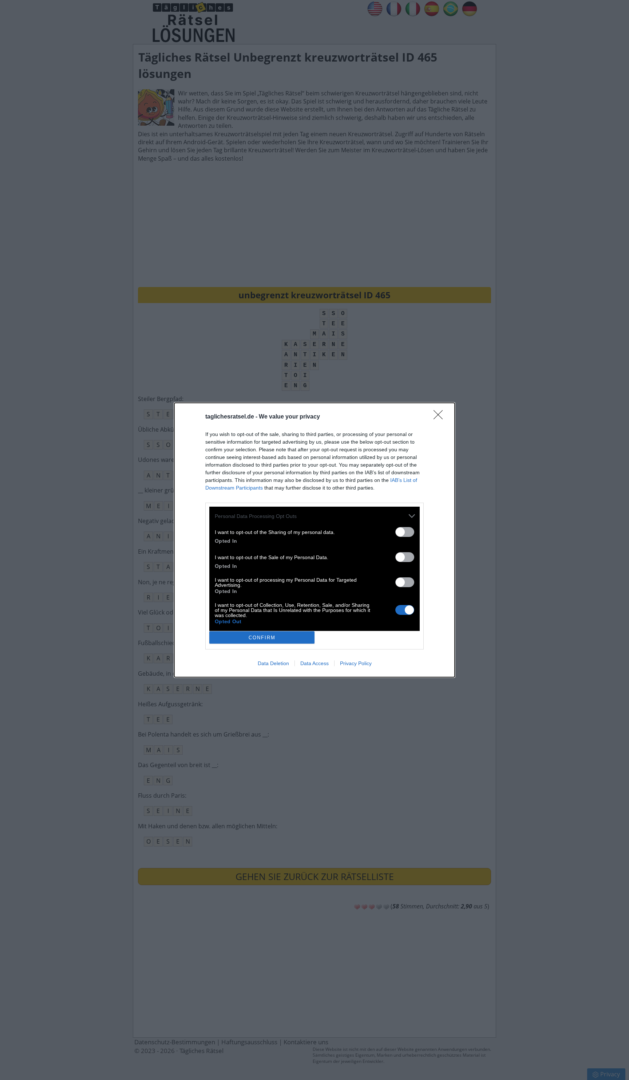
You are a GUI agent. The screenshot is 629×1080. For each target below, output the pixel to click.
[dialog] (314, 540)
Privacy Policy (356, 663)
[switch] (404, 532)
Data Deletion (273, 663)
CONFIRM (262, 637)
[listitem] (314, 516)
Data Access (314, 663)
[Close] (440, 417)
